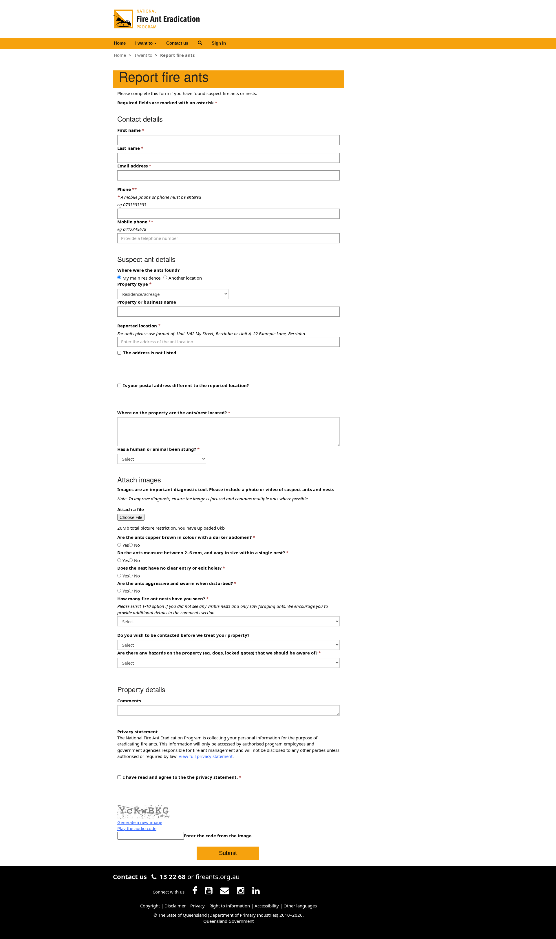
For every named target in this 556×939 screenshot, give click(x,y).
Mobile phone (135, 222)
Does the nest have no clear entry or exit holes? (169, 568)
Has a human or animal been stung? (156, 449)
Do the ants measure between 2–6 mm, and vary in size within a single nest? (201, 552)
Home (120, 43)
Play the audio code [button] (136, 828)
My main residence (141, 278)
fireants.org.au (217, 876)
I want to (144, 43)
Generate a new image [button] (139, 822)
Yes (125, 545)
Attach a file (130, 509)
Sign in (219, 43)
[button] (199, 43)
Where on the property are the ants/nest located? (172, 412)
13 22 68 (173, 876)
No (137, 545)
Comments (129, 700)
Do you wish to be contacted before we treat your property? (183, 635)
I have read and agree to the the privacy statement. (180, 777)
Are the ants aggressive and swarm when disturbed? (175, 583)
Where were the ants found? (148, 270)
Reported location (137, 326)
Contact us (177, 43)
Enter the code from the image (218, 835)
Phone (127, 189)
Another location (185, 278)
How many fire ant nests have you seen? (161, 598)
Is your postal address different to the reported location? (186, 385)
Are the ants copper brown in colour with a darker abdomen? (184, 537)
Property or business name (146, 302)
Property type (132, 284)
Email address (132, 166)
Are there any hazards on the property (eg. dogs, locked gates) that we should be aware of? (217, 653)
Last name (128, 148)
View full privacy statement (206, 756)
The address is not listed (149, 352)
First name (129, 130)
